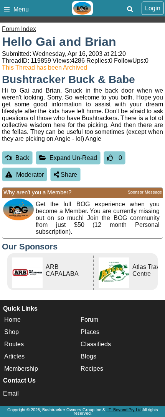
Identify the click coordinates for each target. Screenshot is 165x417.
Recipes (92, 368)
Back (22, 158)
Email (11, 393)
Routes (14, 344)
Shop (11, 332)
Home (12, 319)
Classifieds (96, 344)
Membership (21, 368)
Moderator (30, 174)
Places (90, 332)
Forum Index (19, 29)
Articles (14, 356)
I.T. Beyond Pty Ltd (124, 409)
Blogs (88, 356)
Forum (89, 319)
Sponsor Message (145, 192)
